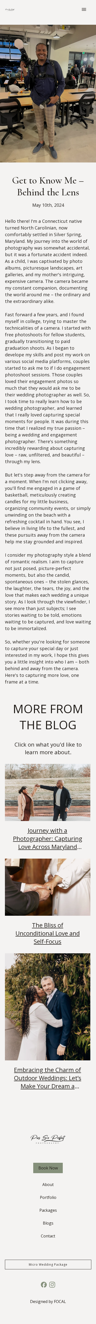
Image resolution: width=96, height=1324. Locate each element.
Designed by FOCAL (48, 1301)
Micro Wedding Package (48, 1264)
